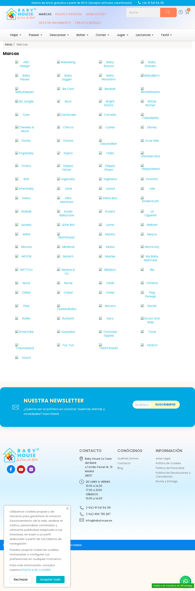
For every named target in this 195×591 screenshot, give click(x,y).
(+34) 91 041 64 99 (98, 508)
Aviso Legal (163, 458)
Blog (120, 468)
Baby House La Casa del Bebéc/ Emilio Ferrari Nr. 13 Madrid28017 (98, 467)
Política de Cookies (168, 463)
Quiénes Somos (127, 458)
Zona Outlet (96, 14)
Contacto (123, 463)
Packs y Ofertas (68, 14)
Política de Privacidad (170, 468)
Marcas (45, 14)
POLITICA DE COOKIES (36, 570)
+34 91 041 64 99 (153, 3)
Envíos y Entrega (166, 481)
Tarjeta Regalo (88, 23)
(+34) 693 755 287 (98, 514)
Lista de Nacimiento (55, 23)
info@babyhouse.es (99, 520)
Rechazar (21, 579)
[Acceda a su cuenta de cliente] (181, 13)
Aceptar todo (50, 579)
